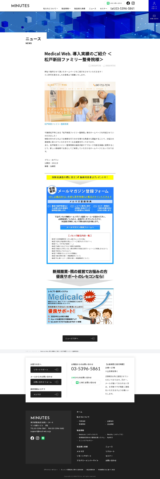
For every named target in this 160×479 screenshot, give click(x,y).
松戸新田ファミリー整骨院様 (56, 124)
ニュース (92, 8)
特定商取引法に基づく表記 (106, 470)
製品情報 (65, 8)
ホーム (79, 412)
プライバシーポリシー (51, 470)
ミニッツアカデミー (86, 440)
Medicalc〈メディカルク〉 (89, 434)
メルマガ (37, 394)
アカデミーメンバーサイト (88, 460)
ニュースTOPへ (71, 338)
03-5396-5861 (85, 368)
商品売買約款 (91, 470)
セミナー (103, 8)
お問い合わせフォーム (43, 382)
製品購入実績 (82, 446)
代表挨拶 (82, 421)
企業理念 (110, 421)
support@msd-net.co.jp (40, 431)
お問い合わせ (111, 460)
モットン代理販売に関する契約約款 (72, 470)
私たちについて (49, 8)
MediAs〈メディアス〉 (115, 434)
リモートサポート (41, 369)
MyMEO (110, 437)
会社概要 (110, 424)
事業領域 (82, 424)
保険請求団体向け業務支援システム (92, 437)
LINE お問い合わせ (116, 3)
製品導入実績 (79, 8)
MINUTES (20, 6)
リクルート (110, 451)
